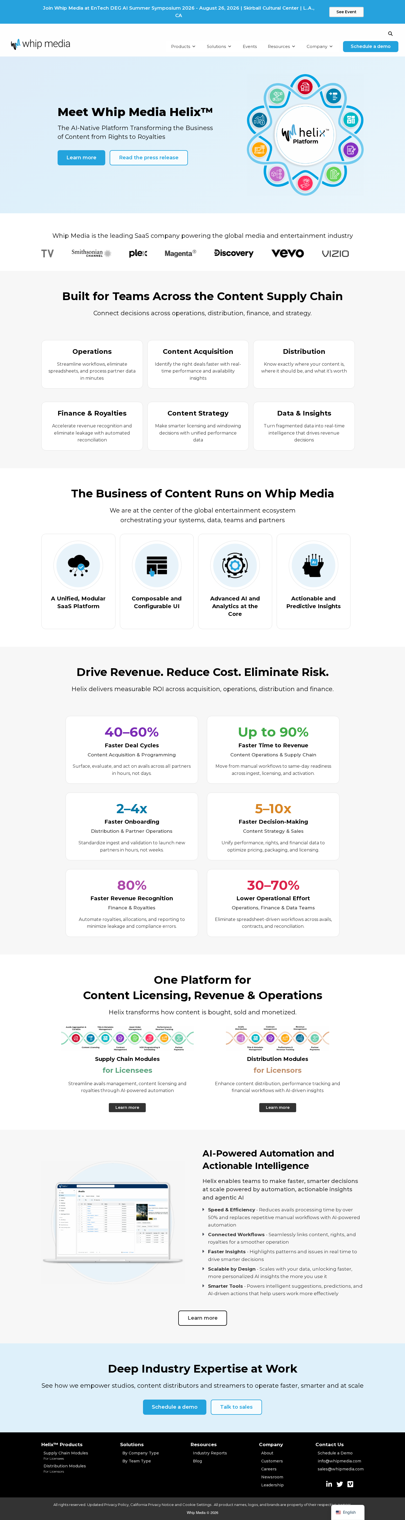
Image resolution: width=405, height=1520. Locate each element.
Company (317, 46)
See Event (346, 11)
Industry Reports (210, 1453)
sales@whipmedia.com (341, 1469)
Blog (197, 1461)
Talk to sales (236, 1407)
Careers (269, 1469)
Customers (272, 1461)
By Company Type (140, 1453)
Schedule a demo (371, 46)
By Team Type (136, 1461)
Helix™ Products (62, 1444)
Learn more (81, 158)
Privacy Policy (116, 1504)
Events (250, 46)
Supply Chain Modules (66, 1455)
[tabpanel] (63, 253)
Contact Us (329, 1444)
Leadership (272, 1485)
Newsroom (272, 1477)
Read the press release (149, 158)
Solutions (216, 46)
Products (180, 46)
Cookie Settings (197, 1504)
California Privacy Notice (152, 1504)
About (267, 1453)
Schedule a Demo (335, 1453)
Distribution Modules (65, 1468)
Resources (279, 46)
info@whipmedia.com (339, 1461)
